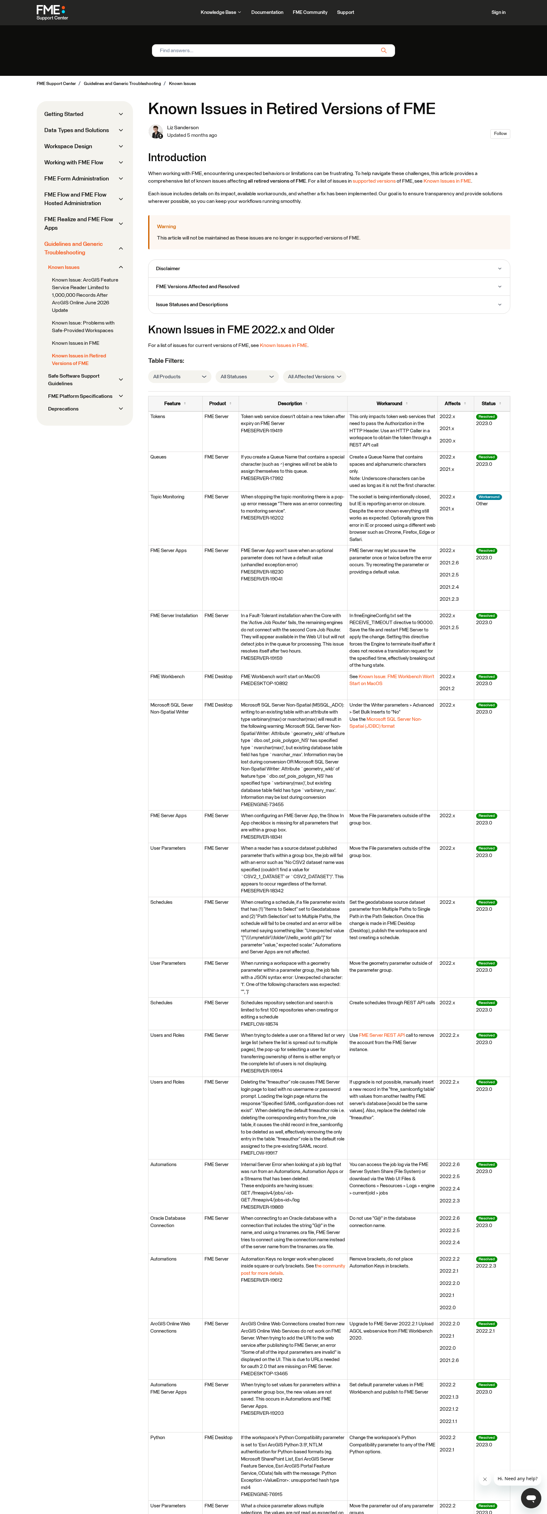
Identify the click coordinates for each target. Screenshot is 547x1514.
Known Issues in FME (447, 181)
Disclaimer (168, 268)
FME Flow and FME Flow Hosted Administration (75, 199)
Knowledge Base (219, 12)
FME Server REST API (382, 1035)
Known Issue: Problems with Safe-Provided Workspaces (83, 326)
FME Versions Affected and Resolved (197, 286)
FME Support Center (56, 84)
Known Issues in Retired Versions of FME (79, 359)
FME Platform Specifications (80, 396)
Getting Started (63, 114)
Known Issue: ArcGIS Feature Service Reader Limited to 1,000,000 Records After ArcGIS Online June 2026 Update (85, 295)
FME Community (310, 12)
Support (345, 12)
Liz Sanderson (183, 127)
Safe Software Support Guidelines (73, 380)
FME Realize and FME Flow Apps (78, 224)
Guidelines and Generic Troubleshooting (122, 84)
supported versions (374, 181)
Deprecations (63, 408)
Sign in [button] (499, 12)
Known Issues (182, 84)
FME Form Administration (76, 179)
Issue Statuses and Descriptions (192, 304)
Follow (500, 133)
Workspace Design (68, 146)
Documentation (267, 12)
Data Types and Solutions (76, 130)
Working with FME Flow (73, 163)
